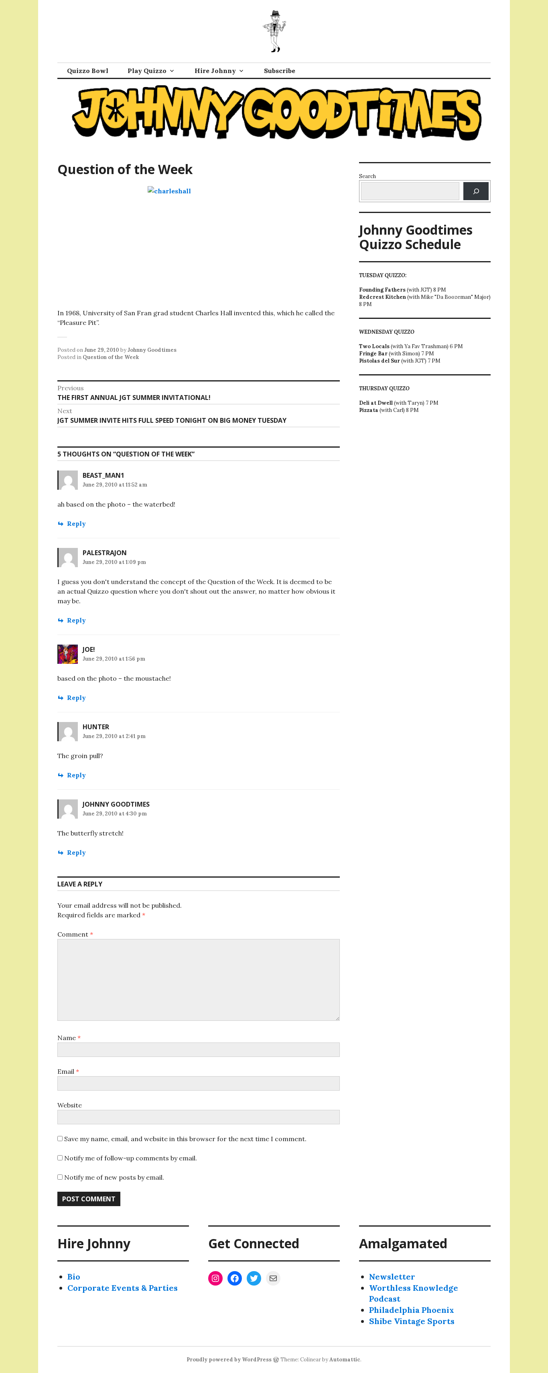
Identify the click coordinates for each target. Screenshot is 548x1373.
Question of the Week (111, 357)
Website (69, 1105)
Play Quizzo (147, 71)
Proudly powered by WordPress (229, 1359)
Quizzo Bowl (87, 71)
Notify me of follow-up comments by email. (130, 1158)
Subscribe (279, 71)
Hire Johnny (215, 71)
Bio (73, 1277)
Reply (76, 523)
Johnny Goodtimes (152, 350)
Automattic (344, 1359)
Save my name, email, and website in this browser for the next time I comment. (185, 1139)
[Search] (476, 191)
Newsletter (392, 1277)
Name (69, 1038)
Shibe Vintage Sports (412, 1321)
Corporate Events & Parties (122, 1288)
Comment (75, 934)
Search (367, 176)
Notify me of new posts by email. (114, 1177)
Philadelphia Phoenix (411, 1310)
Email (68, 1071)
